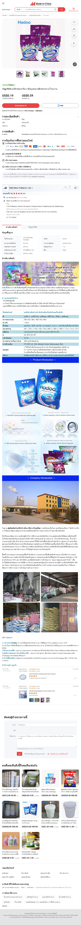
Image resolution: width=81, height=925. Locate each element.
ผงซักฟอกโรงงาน (32, 897)
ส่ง (19, 754)
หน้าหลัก (4, 15)
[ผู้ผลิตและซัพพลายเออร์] (40, 4)
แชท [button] (61, 106)
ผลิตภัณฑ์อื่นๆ (45, 877)
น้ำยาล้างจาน (64, 873)
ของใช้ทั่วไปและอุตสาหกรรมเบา (18, 15)
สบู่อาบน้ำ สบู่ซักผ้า (8, 877)
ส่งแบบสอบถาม (20, 106)
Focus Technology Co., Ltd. (42, 913)
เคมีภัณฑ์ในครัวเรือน (35, 15)
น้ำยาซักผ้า (46, 15)
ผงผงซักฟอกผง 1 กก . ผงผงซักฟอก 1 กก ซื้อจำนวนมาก (43, 902)
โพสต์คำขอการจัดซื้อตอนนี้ (58, 754)
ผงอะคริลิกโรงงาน (48, 897)
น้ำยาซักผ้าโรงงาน (65, 897)
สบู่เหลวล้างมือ (45, 873)
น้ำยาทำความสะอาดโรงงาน (13, 897)
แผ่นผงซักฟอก (25, 877)
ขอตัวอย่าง (38, 110)
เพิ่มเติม (4, 906)
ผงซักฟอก (5, 873)
